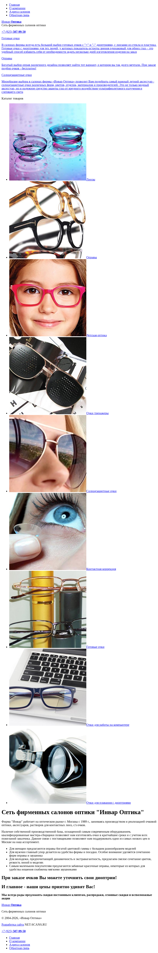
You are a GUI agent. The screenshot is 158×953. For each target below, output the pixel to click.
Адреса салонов (19, 11)
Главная (14, 4)
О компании (17, 8)
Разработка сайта (13, 924)
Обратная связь (19, 15)
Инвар (11, 21)
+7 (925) (14, 31)
